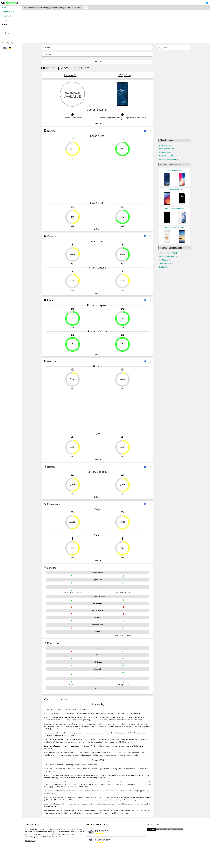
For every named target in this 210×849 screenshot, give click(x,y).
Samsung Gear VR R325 (168, 253)
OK (86, 8)
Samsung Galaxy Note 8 (168, 159)
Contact (5, 20)
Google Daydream (166, 264)
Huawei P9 (70, 75)
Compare (97, 62)
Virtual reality (7, 16)
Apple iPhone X (165, 145)
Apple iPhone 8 (165, 152)
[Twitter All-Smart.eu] (207, 2)
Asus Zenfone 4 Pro (166, 149)
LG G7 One (124, 75)
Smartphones (7, 12)
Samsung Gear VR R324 (168, 256)
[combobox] (97, 47)
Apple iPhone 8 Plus (167, 156)
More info (78, 8)
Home (4, 8)
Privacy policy (30, 841)
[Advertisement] (90, 26)
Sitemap (5, 24)
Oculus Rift (163, 267)
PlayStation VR (164, 260)
